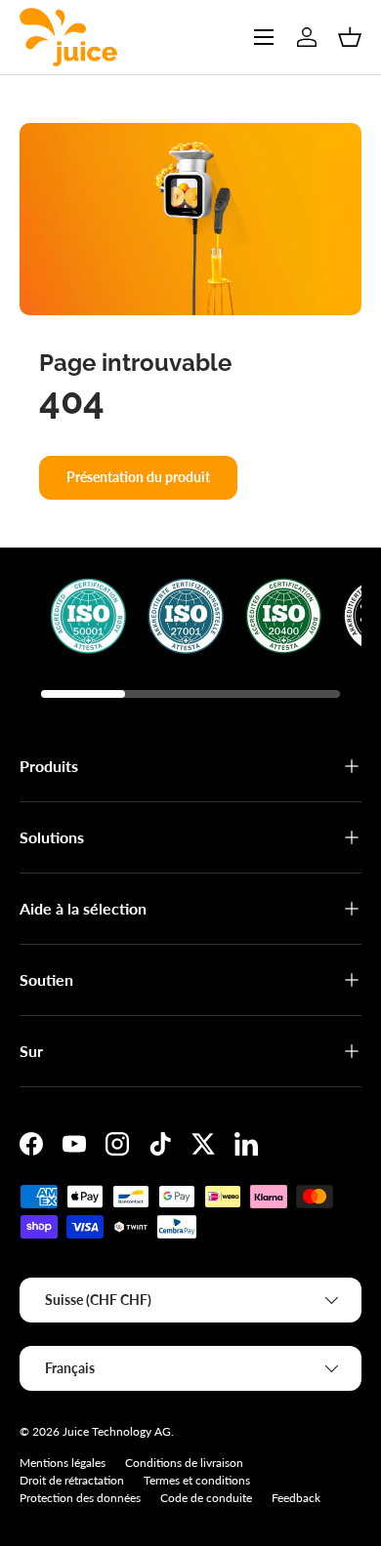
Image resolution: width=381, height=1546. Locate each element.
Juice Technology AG (117, 1431)
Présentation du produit (138, 476)
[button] (349, 37)
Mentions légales (63, 1462)
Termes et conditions (197, 1480)
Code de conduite (206, 1497)
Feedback (296, 1497)
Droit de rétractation (72, 1480)
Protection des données (80, 1497)
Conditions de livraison (184, 1462)
